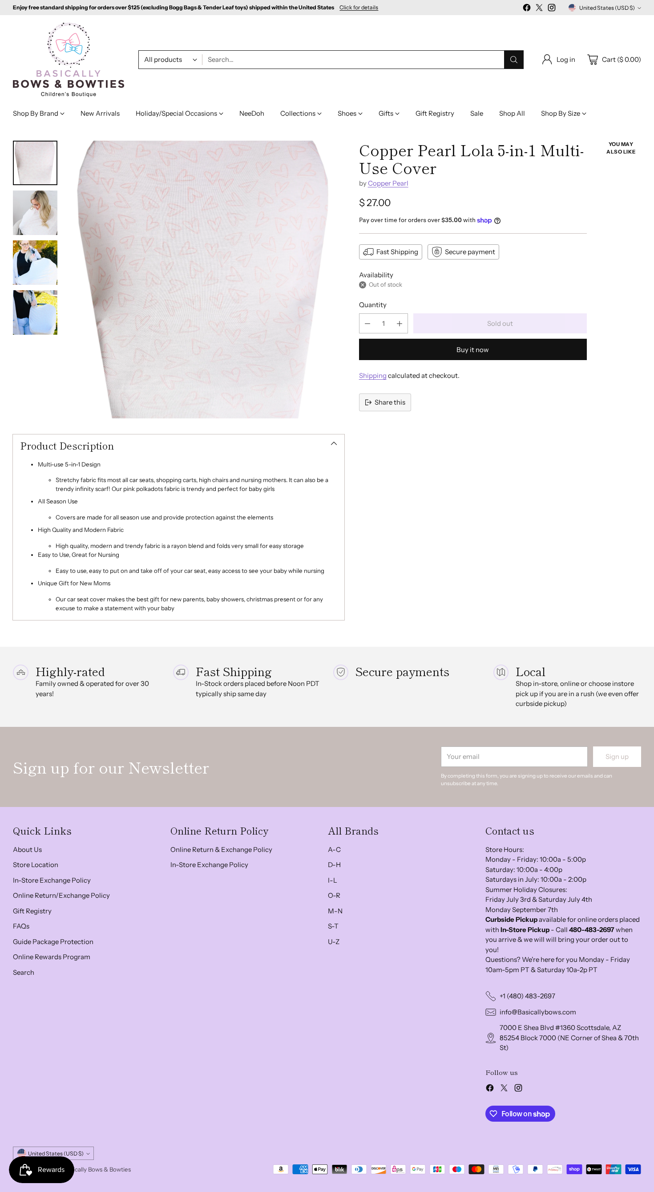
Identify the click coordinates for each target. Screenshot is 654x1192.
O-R (334, 895)
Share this (390, 402)
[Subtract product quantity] (367, 323)
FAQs (21, 926)
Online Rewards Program (51, 957)
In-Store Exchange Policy (52, 880)
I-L (332, 880)
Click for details (358, 7)
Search (23, 972)
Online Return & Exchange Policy (221, 849)
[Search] (514, 59)
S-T (333, 926)
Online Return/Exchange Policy (61, 895)
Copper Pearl (388, 183)
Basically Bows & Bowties (97, 1169)
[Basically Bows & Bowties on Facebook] (526, 9)
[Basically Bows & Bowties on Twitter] (539, 9)
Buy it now (472, 349)
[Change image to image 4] (35, 312)
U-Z (333, 941)
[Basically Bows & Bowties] (68, 59)
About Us (27, 849)
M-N (335, 911)
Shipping (373, 375)
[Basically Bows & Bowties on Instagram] (551, 9)
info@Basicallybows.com (538, 1012)
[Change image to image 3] (35, 262)
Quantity (373, 304)
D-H (334, 864)
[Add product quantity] (400, 323)
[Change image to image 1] (35, 163)
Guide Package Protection (53, 941)
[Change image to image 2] (35, 213)
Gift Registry (32, 911)
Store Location (35, 864)
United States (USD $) (607, 7)
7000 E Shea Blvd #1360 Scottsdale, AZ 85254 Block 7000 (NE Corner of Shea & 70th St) (569, 1037)
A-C (334, 849)
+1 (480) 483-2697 (527, 996)
